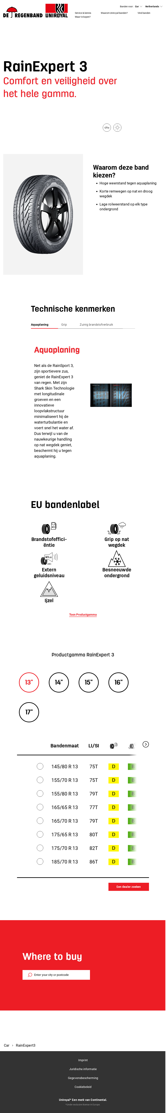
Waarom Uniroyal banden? (114, 13)
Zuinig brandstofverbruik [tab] (96, 324)
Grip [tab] (64, 324)
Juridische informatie (83, 1069)
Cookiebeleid (83, 1087)
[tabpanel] (83, 395)
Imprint (83, 1060)
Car (137, 6)
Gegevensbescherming (83, 1078)
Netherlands (152, 6)
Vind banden (144, 13)
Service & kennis (83, 13)
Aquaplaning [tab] (39, 324)
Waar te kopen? (83, 17)
